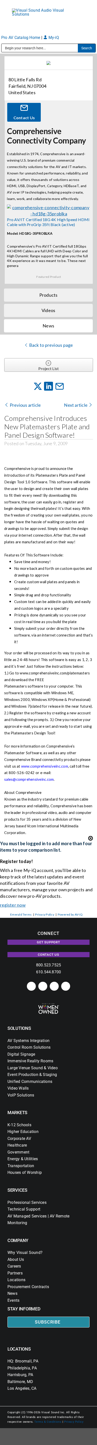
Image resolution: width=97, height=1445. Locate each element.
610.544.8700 (48, 972)
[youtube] (65, 986)
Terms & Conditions (47, 1421)
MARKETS (17, 1112)
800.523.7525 (48, 965)
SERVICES (17, 1190)
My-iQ (53, 37)
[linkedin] (31, 986)
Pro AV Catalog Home (21, 37)
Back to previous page (50, 345)
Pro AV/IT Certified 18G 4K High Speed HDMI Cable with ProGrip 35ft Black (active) (48, 222)
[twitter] (54, 986)
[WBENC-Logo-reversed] (48, 1005)
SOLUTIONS (19, 1028)
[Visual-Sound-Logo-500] (40, 10)
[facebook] (42, 986)
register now (13, 905)
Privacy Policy (44, 914)
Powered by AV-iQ (70, 914)
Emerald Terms (21, 914)
